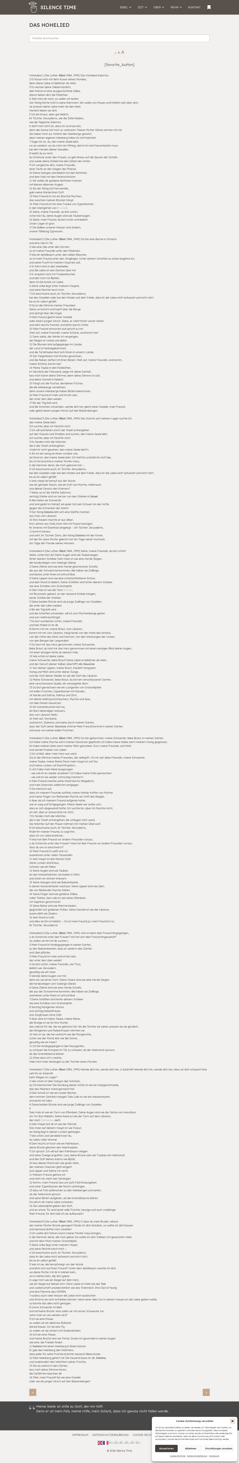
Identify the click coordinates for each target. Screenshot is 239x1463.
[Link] (209, 6)
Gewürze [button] (88, 664)
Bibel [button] (62, 75)
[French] (106, 1442)
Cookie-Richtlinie (177, 1456)
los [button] (109, 457)
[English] (100, 1442)
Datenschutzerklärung (197, 1456)
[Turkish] (133, 1442)
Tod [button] (103, 1283)
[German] (112, 1442)
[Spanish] (128, 1442)
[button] (232, 1421)
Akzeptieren (166, 1448)
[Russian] (122, 1442)
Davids (68, 590)
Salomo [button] (49, 512)
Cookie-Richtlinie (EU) (150, 1435)
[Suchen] (206, 41)
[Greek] (117, 1442)
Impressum (214, 1456)
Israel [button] (94, 496)
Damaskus (47, 1120)
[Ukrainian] (139, 1442)
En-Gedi (62, 208)
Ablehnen (190, 1448)
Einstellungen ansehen (218, 1448)
